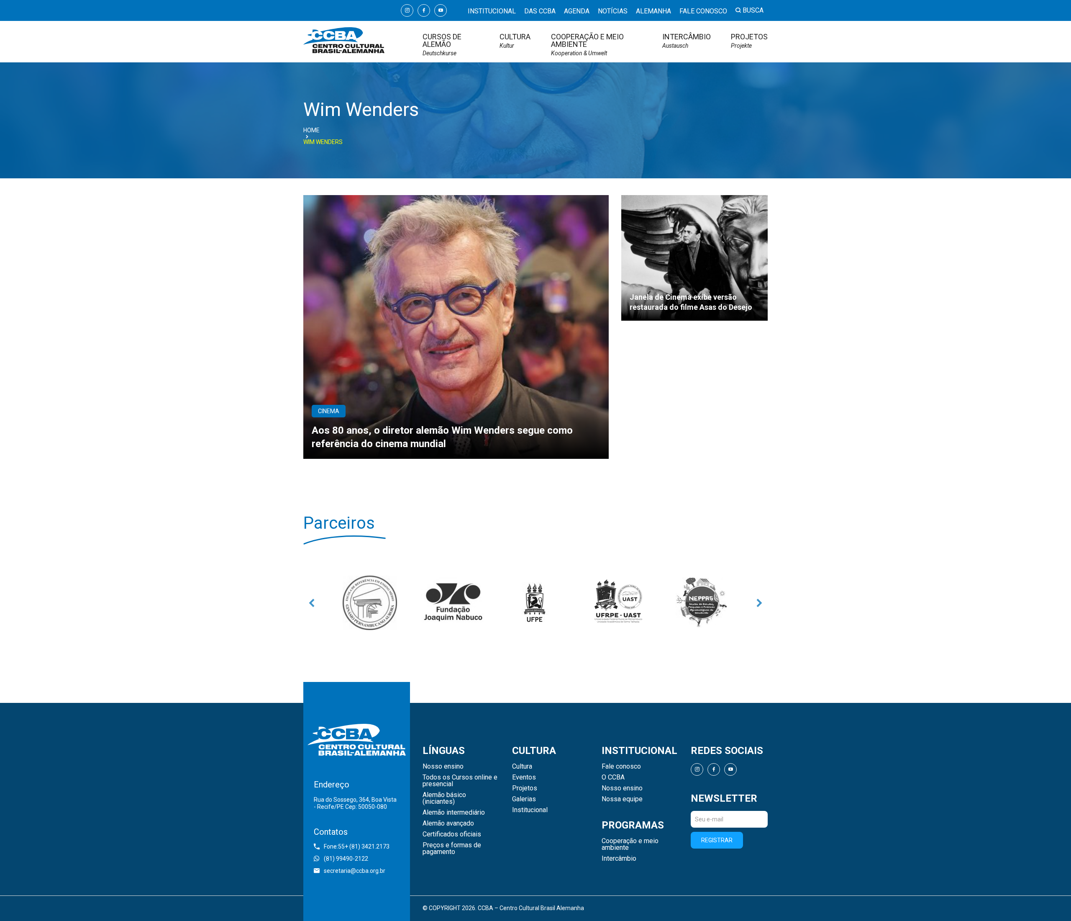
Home (311, 130)
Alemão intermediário (454, 812)
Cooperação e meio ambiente (587, 44)
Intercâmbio (686, 41)
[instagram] (407, 10)
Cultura (515, 41)
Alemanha (653, 11)
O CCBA (613, 777)
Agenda (576, 11)
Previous (311, 602)
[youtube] (440, 10)
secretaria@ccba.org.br (354, 871)
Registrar (717, 840)
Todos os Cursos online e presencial (460, 780)
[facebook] (424, 10)
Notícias (613, 11)
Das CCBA (540, 11)
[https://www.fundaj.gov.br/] (452, 603)
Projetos (749, 41)
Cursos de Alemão (442, 44)
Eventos (524, 777)
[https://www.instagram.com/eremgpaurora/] (369, 603)
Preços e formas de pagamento (452, 848)
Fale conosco (703, 11)
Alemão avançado (448, 823)
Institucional (492, 11)
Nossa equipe (622, 799)
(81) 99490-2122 (346, 859)
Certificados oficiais (452, 834)
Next (759, 602)
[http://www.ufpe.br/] (535, 603)
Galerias (524, 799)
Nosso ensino (443, 766)
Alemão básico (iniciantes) (444, 798)
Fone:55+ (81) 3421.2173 (356, 846)
